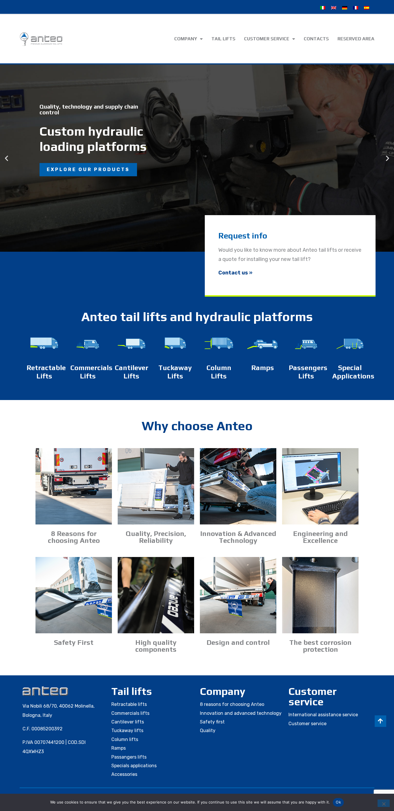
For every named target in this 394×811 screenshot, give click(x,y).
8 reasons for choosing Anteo (232, 704)
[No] (384, 803)
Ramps (262, 368)
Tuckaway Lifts (175, 372)
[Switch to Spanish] (366, 7)
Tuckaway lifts (127, 730)
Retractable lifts (129, 704)
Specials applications (134, 765)
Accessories (124, 774)
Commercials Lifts (91, 372)
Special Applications (353, 372)
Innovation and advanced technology (241, 713)
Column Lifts (219, 372)
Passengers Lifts (308, 372)
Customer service (266, 38)
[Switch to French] (355, 7)
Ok (338, 802)
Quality (207, 730)
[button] (6, 158)
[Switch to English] (333, 7)
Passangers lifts (129, 757)
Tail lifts (223, 38)
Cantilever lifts (127, 722)
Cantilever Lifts (131, 372)
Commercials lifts (130, 713)
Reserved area (355, 38)
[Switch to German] (344, 7)
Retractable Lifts (46, 372)
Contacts (316, 38)
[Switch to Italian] (322, 7)
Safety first (212, 722)
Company (185, 38)
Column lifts (124, 739)
